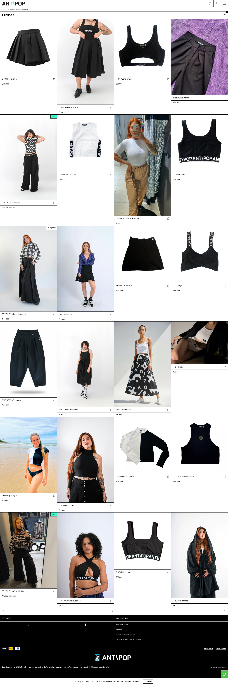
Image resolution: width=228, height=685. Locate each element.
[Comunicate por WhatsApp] (224, 674)
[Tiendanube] (217, 667)
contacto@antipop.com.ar (125, 634)
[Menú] (224, 3)
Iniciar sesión (208, 649)
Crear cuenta (221, 649)
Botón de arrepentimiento (100, 667)
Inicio (4, 9)
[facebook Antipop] (85, 625)
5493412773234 (122, 625)
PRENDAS (11, 9)
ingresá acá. (84, 667)
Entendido (147, 681)
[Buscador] (209, 3)
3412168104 (120, 630)
